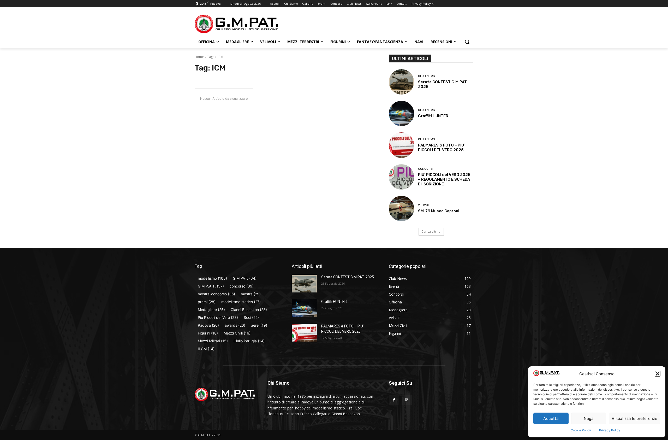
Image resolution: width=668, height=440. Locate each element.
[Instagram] (407, 400)
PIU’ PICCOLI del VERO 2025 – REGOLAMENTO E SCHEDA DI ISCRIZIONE (444, 179)
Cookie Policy (581, 430)
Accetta (551, 418)
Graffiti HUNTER (433, 116)
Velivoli (424, 205)
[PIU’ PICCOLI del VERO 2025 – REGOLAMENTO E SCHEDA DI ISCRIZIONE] (401, 177)
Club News (426, 76)
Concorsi (425, 168)
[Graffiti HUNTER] (401, 113)
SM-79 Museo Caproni (438, 211)
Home (199, 57)
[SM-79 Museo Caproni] (401, 208)
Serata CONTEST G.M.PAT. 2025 (347, 277)
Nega (589, 418)
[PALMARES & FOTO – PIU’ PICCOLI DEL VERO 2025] (401, 145)
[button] (657, 373)
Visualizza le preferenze (634, 418)
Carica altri (429, 231)
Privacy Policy (609, 430)
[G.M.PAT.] (236, 24)
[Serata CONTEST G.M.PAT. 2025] (401, 82)
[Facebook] (394, 400)
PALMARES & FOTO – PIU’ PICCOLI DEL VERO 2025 (441, 147)
